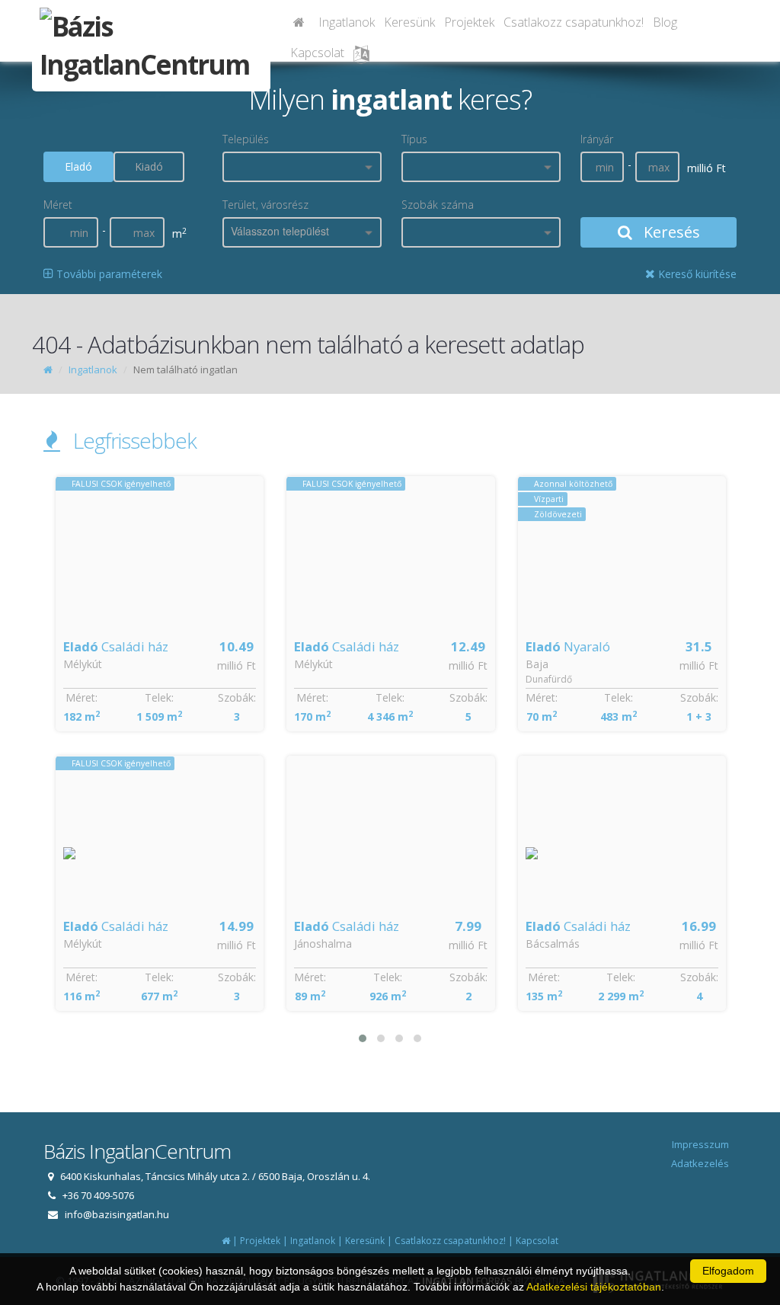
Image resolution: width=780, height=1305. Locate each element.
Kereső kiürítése (696, 274)
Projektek (469, 22)
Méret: (82, 697)
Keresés (670, 232)
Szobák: (237, 697)
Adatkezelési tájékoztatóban (593, 1287)
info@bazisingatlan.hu (117, 1214)
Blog (665, 22)
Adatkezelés (700, 1163)
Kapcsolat (317, 52)
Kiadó (149, 166)
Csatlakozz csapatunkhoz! (573, 22)
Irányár (596, 139)
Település (245, 139)
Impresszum (700, 1144)
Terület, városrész (265, 204)
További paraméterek (107, 274)
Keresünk (409, 22)
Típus (414, 139)
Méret (57, 204)
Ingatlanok (346, 22)
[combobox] (302, 167)
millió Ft (236, 665)
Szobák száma (437, 204)
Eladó (78, 166)
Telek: (159, 697)
